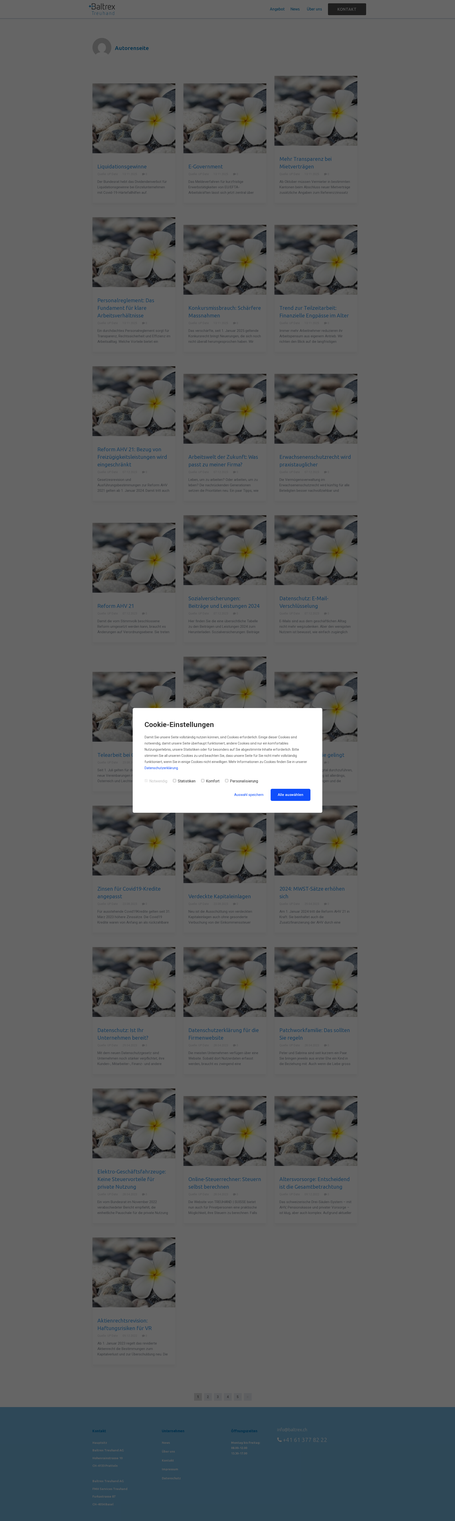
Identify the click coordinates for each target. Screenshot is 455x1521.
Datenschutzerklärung (161, 768)
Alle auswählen (290, 795)
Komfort (212, 781)
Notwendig (158, 781)
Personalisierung (244, 781)
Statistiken (187, 781)
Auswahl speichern (249, 795)
